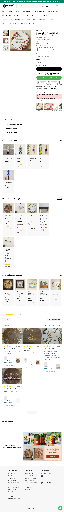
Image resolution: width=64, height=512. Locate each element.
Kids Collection (12, 489)
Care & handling (11, 132)
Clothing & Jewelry (13, 493)
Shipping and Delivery (31, 480)
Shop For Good (14, 24)
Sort (45, 325)
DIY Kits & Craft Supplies (28, 24)
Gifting (4, 24)
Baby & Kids (17, 15)
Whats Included (11, 128)
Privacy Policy (29, 484)
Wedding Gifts (19, 19)
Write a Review (56, 320)
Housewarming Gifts (14, 484)
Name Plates (27, 11)
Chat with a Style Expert (49, 77)
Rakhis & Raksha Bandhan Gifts (11, 11)
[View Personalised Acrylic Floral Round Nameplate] (58, 366)
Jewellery (26, 15)
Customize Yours (49, 69)
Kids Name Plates (39, 11)
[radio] (47, 108)
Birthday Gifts (31, 19)
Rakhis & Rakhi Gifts (14, 498)
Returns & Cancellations (31, 482)
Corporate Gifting (43, 24)
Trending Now (45, 15)
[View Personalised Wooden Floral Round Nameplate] (18, 360)
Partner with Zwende (31, 475)
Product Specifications (13, 124)
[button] (43, 39)
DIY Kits (10, 475)
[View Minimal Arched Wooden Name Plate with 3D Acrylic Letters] (38, 362)
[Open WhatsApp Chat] (60, 508)
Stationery (35, 15)
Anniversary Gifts (7, 19)
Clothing (51, 19)
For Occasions (42, 19)
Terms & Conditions (30, 477)
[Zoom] (20, 40)
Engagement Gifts (13, 482)
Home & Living (6, 15)
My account (28, 489)
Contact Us (28, 486)
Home (38, 30)
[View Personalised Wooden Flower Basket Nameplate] (18, 400)
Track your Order (29, 473)
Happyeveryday (41, 37)
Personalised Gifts (13, 486)
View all (59, 140)
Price (38, 59)
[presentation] (38, 107)
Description (9, 120)
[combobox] (30, 6)
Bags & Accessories (52, 11)
